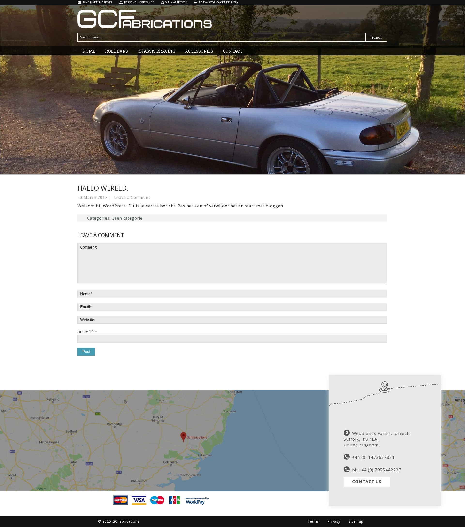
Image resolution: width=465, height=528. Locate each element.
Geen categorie (127, 218)
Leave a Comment (132, 197)
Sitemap (356, 521)
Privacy (333, 521)
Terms (313, 521)
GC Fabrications (233, 19)
